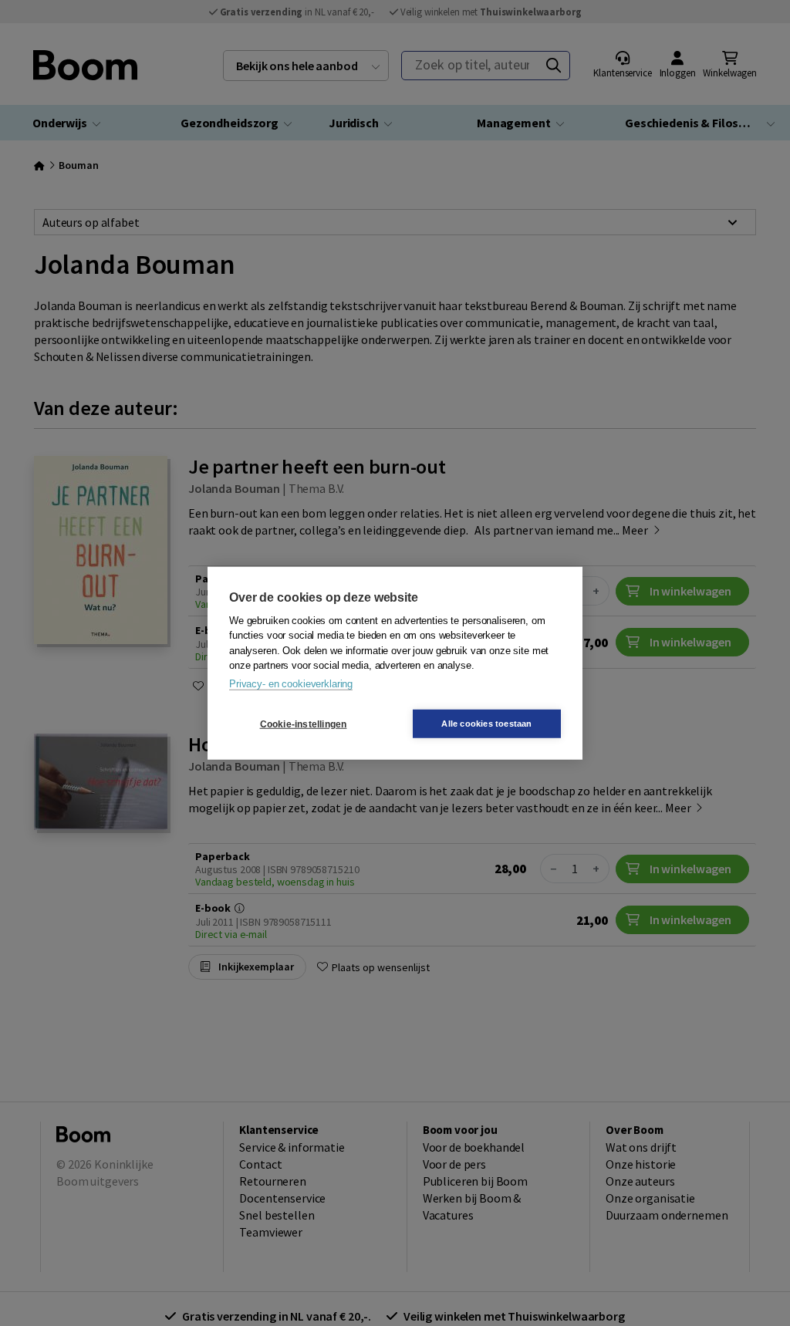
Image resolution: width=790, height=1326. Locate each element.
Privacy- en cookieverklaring (291, 683)
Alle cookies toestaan (486, 723)
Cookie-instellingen (303, 723)
